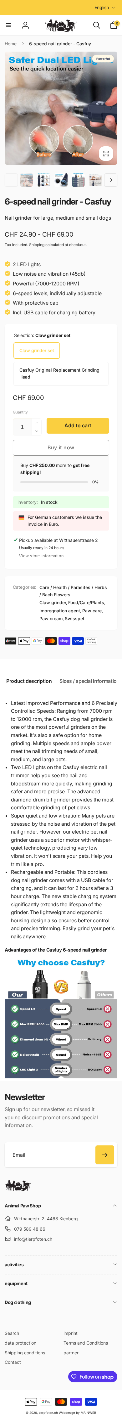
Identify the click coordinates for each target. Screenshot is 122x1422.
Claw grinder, (53, 602)
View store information (41, 556)
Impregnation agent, (60, 610)
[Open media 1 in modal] (61, 108)
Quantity (20, 412)
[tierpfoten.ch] (18, 1189)
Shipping (36, 244)
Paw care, (92, 610)
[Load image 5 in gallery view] (78, 180)
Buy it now (61, 447)
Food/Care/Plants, (86, 602)
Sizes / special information (89, 681)
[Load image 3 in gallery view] (43, 180)
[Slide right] (110, 108)
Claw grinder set (36, 350)
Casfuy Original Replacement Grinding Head (59, 373)
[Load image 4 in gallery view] (60, 180)
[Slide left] (11, 108)
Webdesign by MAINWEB (77, 1412)
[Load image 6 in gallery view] (95, 180)
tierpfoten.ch (48, 1412)
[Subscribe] (104, 1154)
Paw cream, (51, 618)
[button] (8, 25)
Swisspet (74, 618)
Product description (29, 681)
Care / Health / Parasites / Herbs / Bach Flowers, (73, 591)
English (101, 7)
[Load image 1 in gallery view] (26, 180)
